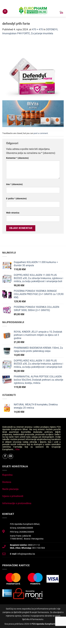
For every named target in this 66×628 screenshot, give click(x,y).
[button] (5, 11)
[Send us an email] (10, 456)
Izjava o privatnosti (12, 496)
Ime (14, 184)
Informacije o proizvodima (16, 503)
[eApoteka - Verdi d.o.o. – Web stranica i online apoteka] (33, 11)
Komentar (17, 158)
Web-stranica (12, 212)
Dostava (6, 482)
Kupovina (7, 474)
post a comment (41, 133)
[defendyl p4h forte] (33, 69)
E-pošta (16, 198)
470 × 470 (37, 29)
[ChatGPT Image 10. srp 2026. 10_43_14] (33, 113)
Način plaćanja (10, 489)
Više (17, 449)
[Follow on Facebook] (5, 456)
